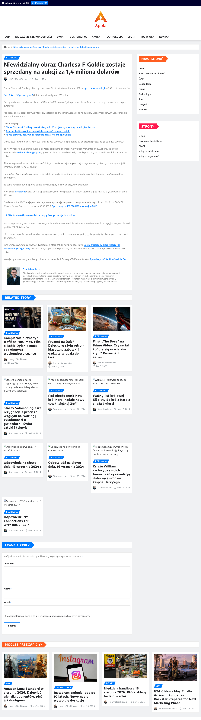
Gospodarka (78, 36)
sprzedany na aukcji (94, 88)
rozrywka (147, 36)
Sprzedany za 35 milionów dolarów (108, 259)
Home (7, 47)
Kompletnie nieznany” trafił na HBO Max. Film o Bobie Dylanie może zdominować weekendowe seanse (22, 345)
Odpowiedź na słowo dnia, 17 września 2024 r (22, 464)
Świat (61, 36)
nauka (96, 36)
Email (7, 602)
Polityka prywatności (149, 156)
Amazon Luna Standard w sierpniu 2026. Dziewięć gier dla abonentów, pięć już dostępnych (24, 694)
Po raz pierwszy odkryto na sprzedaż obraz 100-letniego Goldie (38, 134)
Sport (132, 36)
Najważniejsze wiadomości (33, 36)
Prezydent (20, 191)
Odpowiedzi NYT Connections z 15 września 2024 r (17, 521)
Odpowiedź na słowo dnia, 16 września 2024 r (66, 466)
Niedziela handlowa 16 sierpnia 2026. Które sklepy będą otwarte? (125, 692)
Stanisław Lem (16, 78)
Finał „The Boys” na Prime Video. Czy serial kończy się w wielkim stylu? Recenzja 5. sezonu (111, 349)
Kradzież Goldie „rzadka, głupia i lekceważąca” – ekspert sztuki (38, 131)
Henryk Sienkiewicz (18, 359)
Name (8, 588)
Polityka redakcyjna (149, 151)
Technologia (114, 36)
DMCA (142, 146)
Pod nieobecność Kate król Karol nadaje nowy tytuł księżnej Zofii (66, 399)
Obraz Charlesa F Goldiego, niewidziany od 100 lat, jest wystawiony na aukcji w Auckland (51, 127)
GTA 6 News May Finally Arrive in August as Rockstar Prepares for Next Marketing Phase (175, 697)
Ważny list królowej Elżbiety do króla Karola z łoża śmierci (111, 399)
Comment (9, 563)
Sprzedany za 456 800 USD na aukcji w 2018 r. (75, 206)
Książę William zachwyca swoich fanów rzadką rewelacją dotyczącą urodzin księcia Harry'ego (111, 474)
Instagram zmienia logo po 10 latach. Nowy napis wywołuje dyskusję (74, 696)
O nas (142, 135)
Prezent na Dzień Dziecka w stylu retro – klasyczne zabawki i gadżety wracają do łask (66, 349)
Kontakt (165, 36)
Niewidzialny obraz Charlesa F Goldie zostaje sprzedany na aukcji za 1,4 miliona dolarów (56, 47)
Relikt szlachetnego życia (28, 152)
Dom (7, 36)
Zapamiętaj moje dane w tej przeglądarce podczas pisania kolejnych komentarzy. (48, 615)
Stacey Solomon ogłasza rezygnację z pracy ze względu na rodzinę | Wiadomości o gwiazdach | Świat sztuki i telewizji (22, 417)
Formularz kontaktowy (150, 141)
